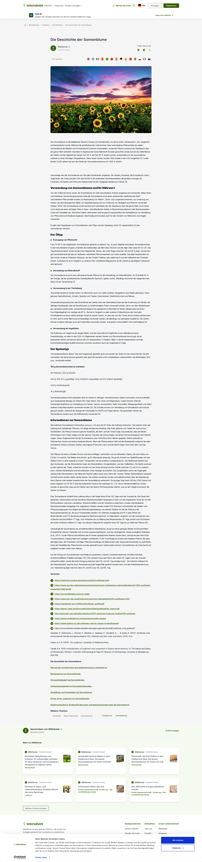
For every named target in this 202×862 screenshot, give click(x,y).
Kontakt (148, 833)
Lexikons (28, 795)
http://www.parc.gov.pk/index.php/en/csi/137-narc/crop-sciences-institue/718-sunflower (95, 613)
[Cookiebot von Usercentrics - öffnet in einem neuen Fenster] (20, 857)
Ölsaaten (45, 25)
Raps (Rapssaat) (71, 716)
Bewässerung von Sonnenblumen (65, 674)
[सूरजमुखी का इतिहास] (125, 59)
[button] (141, 5)
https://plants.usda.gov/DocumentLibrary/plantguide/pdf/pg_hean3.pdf (87, 608)
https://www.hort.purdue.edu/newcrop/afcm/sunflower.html (82, 580)
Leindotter (56, 716)
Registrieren (171, 6)
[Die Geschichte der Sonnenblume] (121, 59)
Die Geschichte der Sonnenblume (79, 25)
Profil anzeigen (172, 730)
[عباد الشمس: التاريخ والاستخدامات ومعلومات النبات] (107, 59)
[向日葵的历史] (111, 59)
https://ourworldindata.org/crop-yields (72, 594)
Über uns (148, 829)
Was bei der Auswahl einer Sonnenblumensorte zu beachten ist (78, 667)
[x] (150, 50)
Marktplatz (163, 829)
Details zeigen (41, 857)
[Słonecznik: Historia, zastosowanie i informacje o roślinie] (139, 59)
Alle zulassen (177, 840)
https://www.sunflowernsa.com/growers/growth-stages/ (80, 618)
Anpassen (176, 848)
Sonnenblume (57, 25)
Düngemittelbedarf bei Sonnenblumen (67, 680)
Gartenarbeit (30, 768)
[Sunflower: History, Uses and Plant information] (88, 59)
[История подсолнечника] (149, 59)
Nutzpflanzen (34, 25)
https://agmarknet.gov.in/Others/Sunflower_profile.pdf (79, 604)
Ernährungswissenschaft (88, 790)
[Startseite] (25, 25)
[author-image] (26, 730)
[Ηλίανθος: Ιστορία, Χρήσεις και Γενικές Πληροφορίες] (93, 59)
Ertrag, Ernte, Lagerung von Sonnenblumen (69, 698)
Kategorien (59, 5)
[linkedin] (138, 50)
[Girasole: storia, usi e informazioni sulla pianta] (144, 59)
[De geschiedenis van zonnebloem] (116, 59)
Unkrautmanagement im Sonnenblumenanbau (71, 686)
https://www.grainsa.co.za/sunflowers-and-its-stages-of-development (87, 623)
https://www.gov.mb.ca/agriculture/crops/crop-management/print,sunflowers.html (92, 599)
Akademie (163, 833)
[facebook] (144, 50)
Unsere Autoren (131, 829)
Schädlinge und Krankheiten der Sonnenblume (71, 692)
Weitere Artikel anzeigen (36, 808)
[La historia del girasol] (102, 59)
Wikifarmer (63, 47)
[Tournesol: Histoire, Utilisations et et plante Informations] (97, 59)
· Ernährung (103, 790)
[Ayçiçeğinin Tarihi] (130, 59)
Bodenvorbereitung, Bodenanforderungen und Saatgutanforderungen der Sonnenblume (89, 705)
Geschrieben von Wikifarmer (45, 729)
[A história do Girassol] (135, 59)
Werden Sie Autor (123, 5)
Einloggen (155, 6)
